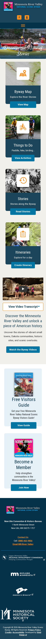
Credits (8, 632)
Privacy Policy (34, 630)
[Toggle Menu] (23, 25)
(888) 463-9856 (25, 541)
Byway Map (23, 83)
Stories (23, 190)
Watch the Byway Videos (23, 349)
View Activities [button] (23, 158)
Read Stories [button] (23, 211)
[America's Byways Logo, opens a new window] (23, 592)
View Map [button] (23, 104)
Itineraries (23, 243)
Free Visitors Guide (23, 397)
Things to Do (23, 136)
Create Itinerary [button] (23, 265)
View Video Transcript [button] (23, 306)
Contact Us (23, 537)
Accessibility (18, 632)
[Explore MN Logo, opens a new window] (23, 574)
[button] (27, 17)
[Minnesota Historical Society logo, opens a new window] (23, 614)
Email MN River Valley (23, 544)
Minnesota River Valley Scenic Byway (23, 8)
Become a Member (23, 461)
